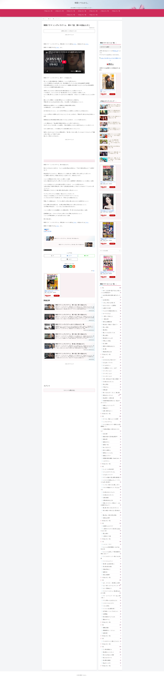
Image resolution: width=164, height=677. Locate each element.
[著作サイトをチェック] (65, 266)
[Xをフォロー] (68, 266)
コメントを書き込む (69, 390)
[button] (69, 259)
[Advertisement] (69, 39)
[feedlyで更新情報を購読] (71, 266)
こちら (74, 44)
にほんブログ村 (47, 231)
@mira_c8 (115, 50)
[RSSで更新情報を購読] (73, 266)
